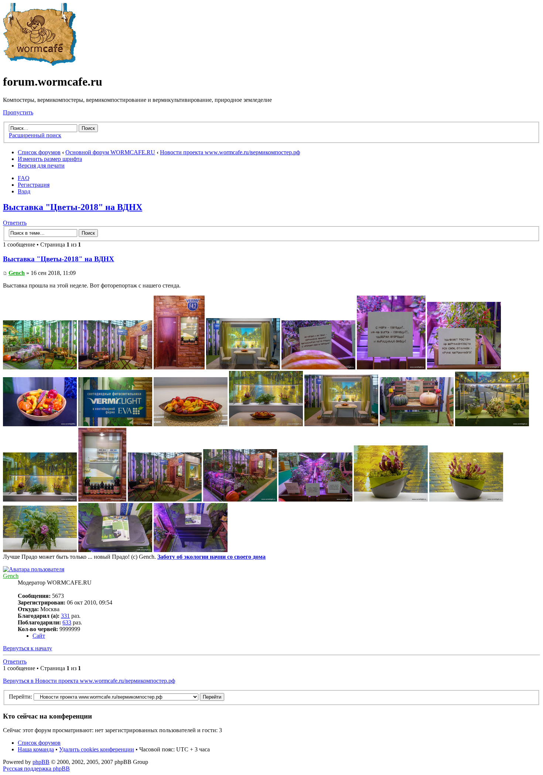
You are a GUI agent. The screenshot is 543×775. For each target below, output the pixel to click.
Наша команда (36, 749)
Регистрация (33, 185)
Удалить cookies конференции (96, 749)
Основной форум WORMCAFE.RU (110, 152)
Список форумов (39, 152)
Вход (24, 191)
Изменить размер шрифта (50, 159)
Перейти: (20, 696)
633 (66, 622)
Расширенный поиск (35, 135)
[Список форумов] (40, 64)
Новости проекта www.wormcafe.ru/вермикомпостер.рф (230, 152)
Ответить (15, 223)
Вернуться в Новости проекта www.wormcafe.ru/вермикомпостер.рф (89, 681)
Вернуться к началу (27, 648)
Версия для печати (41, 165)
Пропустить (18, 112)
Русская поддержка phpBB (36, 768)
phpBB (41, 762)
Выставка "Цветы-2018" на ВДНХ (72, 207)
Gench (16, 273)
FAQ (24, 178)
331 (65, 616)
